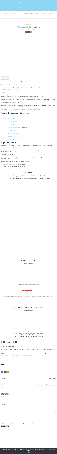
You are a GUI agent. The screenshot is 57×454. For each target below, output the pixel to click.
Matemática (6, 21)
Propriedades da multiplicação (13, 133)
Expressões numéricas (4, 392)
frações (38, 145)
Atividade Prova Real (11, 139)
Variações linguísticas (52, 378)
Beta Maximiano (24, 29)
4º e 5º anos (6, 364)
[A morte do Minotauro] (17, 388)
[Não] (55, 451)
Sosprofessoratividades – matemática (13, 118)
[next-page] (3, 397)
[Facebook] (51, 1)
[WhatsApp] (31, 32)
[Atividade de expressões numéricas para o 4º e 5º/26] (6, 387)
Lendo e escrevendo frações (13, 130)
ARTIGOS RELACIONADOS (25, 383)
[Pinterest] (55, 1)
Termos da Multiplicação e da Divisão (14, 136)
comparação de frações (28, 95)
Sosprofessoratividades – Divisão (12, 121)
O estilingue (3, 378)
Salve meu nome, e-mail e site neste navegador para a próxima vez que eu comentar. (18, 423)
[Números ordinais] (40, 388)
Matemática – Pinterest (8, 115)
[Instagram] (53, 1)
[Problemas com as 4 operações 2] (28, 387)
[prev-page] (2, 397)
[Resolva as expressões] (51, 388)
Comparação (11, 364)
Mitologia (13, 392)
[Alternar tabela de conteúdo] (6, 78)
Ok (28, 452)
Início (2, 21)
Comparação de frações (12, 127)
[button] (54, 17)
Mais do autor (33, 383)
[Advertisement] (28, 360)
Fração (16, 364)
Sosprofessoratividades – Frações (12, 124)
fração (5, 96)
